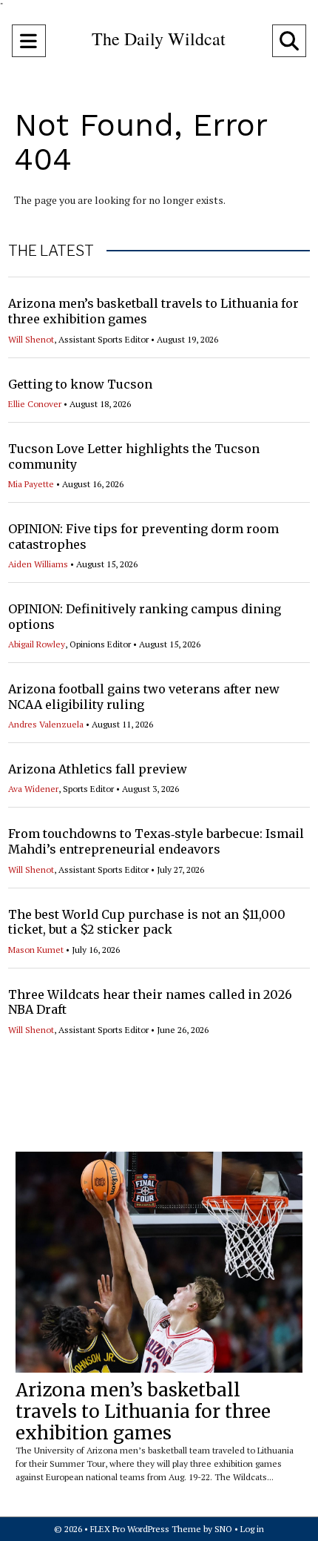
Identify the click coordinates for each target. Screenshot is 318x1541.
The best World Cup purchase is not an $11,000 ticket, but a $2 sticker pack (146, 922)
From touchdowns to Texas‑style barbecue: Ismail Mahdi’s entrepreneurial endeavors (156, 841)
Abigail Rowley (36, 644)
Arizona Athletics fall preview (97, 769)
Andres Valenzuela (46, 724)
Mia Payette (31, 483)
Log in (252, 1528)
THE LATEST (51, 251)
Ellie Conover (34, 403)
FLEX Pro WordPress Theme (145, 1528)
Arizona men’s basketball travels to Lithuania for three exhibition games (143, 1412)
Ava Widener (33, 788)
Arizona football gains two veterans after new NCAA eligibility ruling (144, 697)
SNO (223, 1528)
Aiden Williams (38, 564)
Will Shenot (31, 339)
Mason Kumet (36, 949)
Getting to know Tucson (80, 384)
